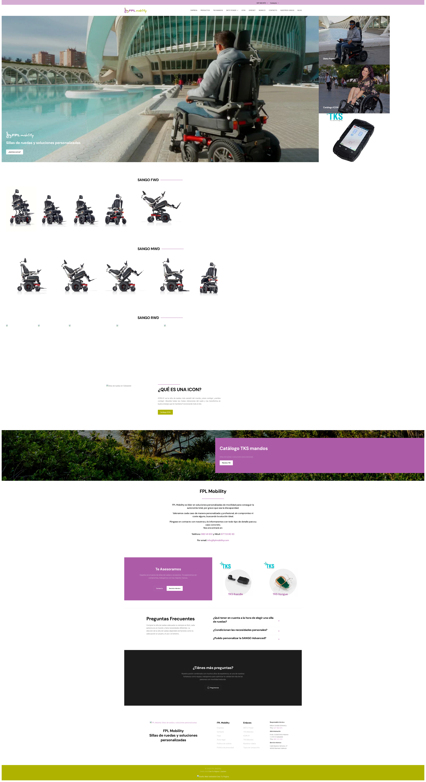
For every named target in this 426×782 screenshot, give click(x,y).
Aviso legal (221, 740)
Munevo (262, 10)
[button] (246, 621)
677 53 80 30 (227, 534)
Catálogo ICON (165, 412)
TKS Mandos (248, 732)
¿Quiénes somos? (14, 152)
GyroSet (252, 10)
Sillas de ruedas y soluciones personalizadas (43, 142)
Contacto (273, 3)
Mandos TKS (226, 463)
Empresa (193, 10)
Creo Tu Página (213, 771)
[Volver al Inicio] (135, 10)
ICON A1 (246, 736)
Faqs (219, 736)
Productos (205, 10)
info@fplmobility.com (218, 540)
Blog (300, 10)
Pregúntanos (214, 688)
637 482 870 (261, 3)
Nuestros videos (287, 10)
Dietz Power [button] (231, 10)
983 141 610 (207, 534)
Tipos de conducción (251, 748)
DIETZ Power (248, 728)
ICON (243, 10)
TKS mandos (218, 10)
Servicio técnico (174, 588)
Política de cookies (224, 744)
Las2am (223, 771)
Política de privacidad (225, 748)
